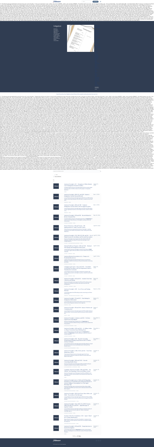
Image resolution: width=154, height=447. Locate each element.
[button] (57, 176)
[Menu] (100, 1)
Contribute (95, 1)
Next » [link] (79, 436)
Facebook (98, 440)
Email (100, 440)
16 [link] (77, 436)
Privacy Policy (64, 444)
